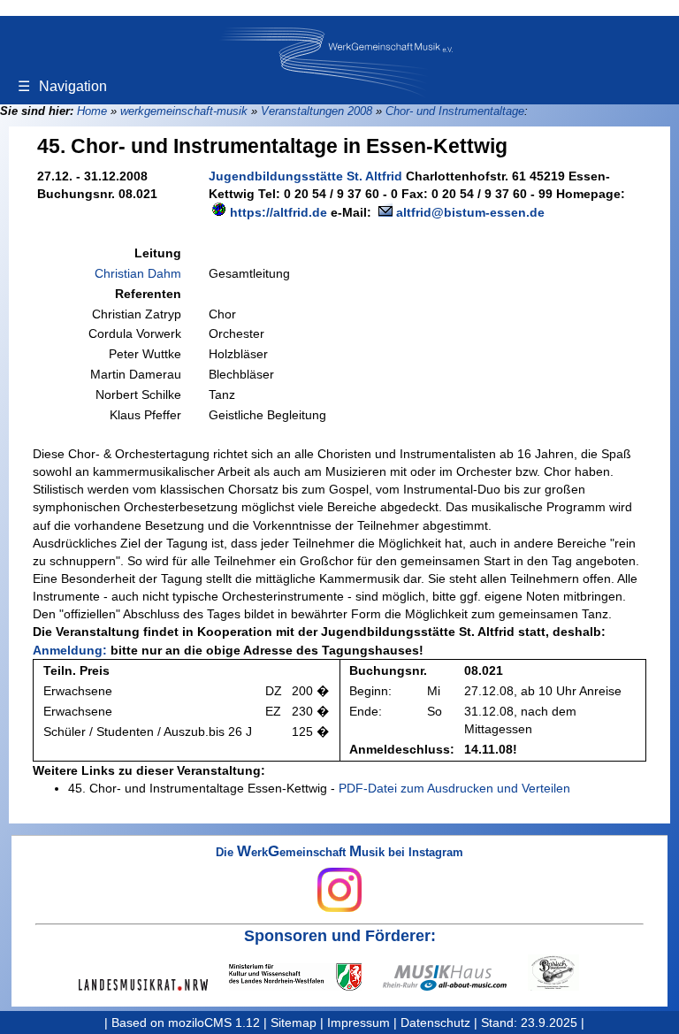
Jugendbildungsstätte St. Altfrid (305, 176)
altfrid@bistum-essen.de (470, 212)
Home (92, 111)
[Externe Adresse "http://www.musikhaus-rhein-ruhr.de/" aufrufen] (455, 978)
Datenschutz (435, 1022)
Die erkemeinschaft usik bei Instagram (339, 853)
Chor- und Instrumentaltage (454, 111)
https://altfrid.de (278, 212)
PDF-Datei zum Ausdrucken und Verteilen (454, 788)
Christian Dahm (138, 273)
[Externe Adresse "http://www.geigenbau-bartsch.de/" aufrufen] (564, 972)
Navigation (62, 86)
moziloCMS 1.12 (214, 1022)
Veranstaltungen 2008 (316, 111)
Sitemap (294, 1022)
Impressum (358, 1022)
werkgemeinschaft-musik (184, 111)
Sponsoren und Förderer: (340, 936)
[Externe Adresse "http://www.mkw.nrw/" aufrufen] (306, 977)
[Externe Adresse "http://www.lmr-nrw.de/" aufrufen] (154, 985)
